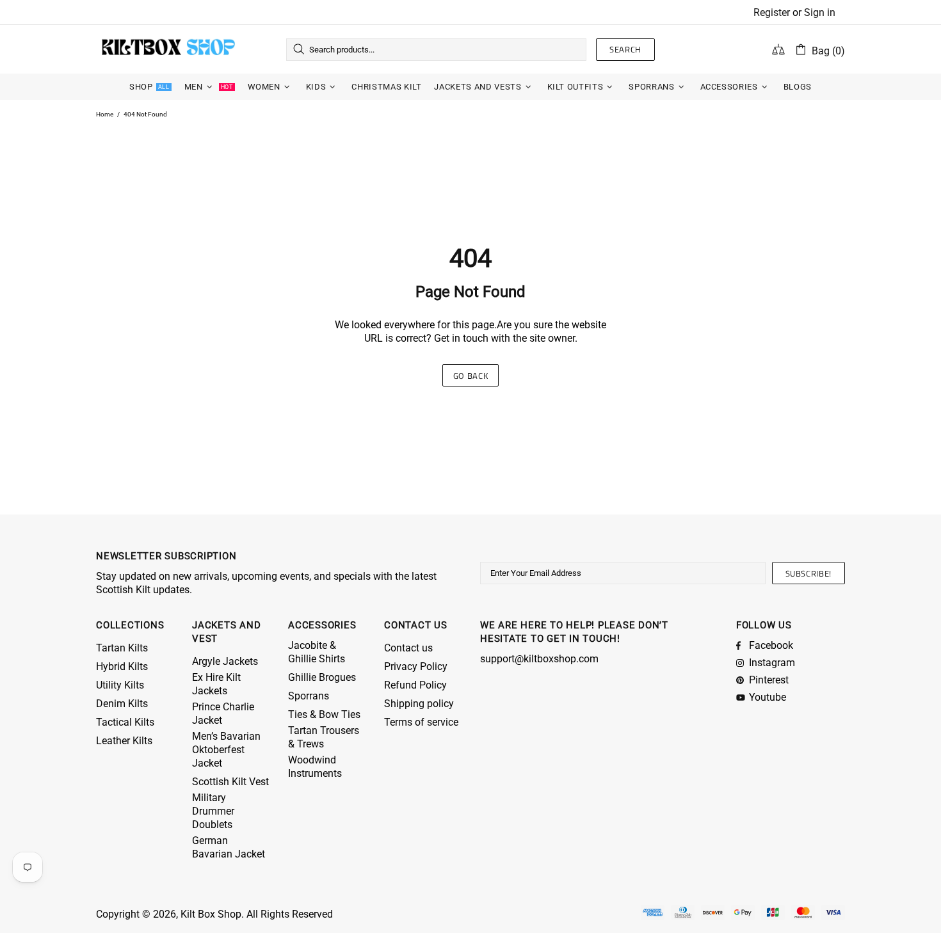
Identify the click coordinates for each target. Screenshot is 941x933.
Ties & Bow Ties (324, 714)
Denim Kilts (122, 704)
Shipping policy (419, 704)
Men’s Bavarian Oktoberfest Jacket (226, 749)
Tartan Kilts (122, 648)
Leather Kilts (124, 741)
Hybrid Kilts (122, 666)
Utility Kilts (120, 685)
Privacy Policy (415, 666)
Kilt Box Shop (168, 49)
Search (625, 49)
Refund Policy (415, 685)
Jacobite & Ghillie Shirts (316, 652)
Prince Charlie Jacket (223, 713)
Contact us (408, 648)
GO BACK (470, 375)
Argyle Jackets (225, 661)
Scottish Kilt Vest (230, 782)
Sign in (819, 12)
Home (104, 114)
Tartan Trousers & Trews (323, 737)
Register (771, 12)
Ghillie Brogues (322, 677)
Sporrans (308, 696)
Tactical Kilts (125, 722)
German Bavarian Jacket (228, 847)
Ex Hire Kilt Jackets (216, 684)
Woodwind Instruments (315, 766)
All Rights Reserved (289, 914)
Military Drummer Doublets (213, 811)
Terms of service (421, 722)
